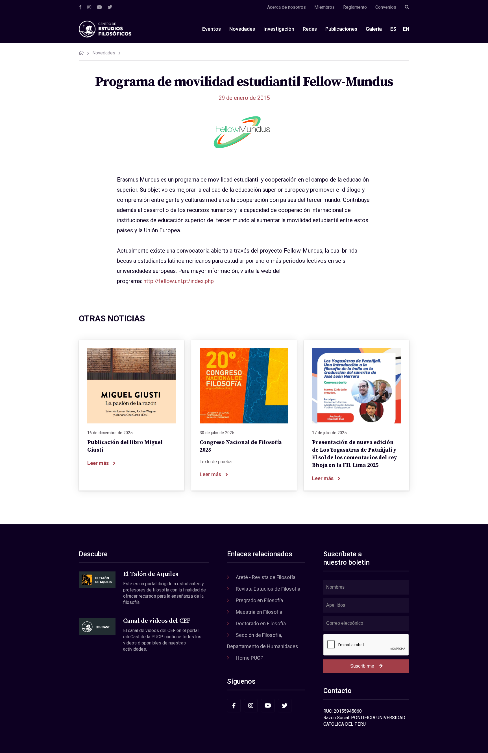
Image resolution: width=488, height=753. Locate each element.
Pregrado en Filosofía (259, 600)
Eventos (211, 29)
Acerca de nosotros (286, 7)
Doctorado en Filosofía (261, 623)
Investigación (278, 29)
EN (406, 29)
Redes (310, 29)
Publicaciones (341, 29)
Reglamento (355, 7)
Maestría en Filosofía (259, 612)
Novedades (242, 29)
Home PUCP (249, 658)
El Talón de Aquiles (150, 574)
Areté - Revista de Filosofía (265, 577)
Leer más (98, 463)
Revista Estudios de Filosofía (268, 589)
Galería (374, 29)
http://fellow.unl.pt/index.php (178, 281)
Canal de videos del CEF (156, 621)
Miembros (324, 7)
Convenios (385, 7)
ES (393, 29)
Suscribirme (362, 666)
